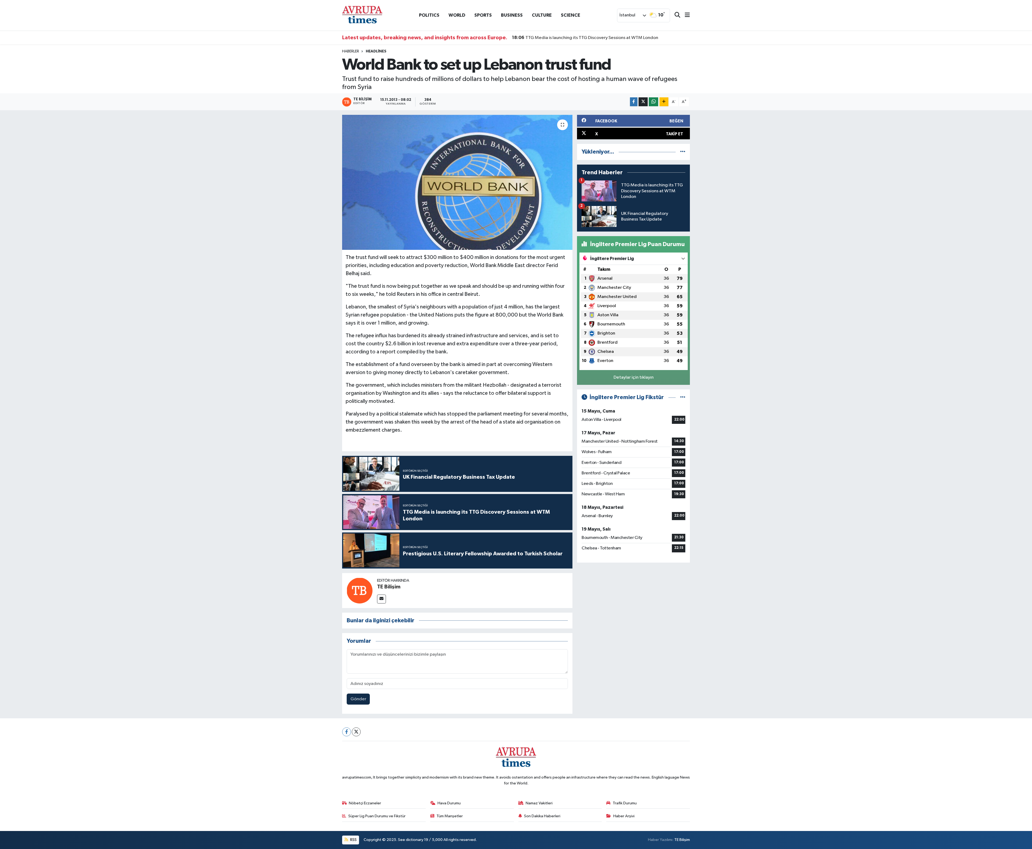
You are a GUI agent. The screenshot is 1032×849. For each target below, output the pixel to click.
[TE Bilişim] (359, 590)
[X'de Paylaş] (643, 101)
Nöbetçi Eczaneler (365, 803)
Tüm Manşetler (449, 816)
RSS (353, 840)
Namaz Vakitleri (539, 803)
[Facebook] (346, 731)
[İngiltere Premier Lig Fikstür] (682, 397)
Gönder (358, 699)
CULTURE (542, 15)
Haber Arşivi (624, 816)
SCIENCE (570, 15)
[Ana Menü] (685, 15)
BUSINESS (512, 15)
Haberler (350, 51)
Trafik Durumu (625, 803)
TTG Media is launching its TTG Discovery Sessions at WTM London (585, 37)
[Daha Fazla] (664, 101)
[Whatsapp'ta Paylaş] (653, 101)
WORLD (457, 15)
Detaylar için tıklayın (634, 377)
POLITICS (429, 15)
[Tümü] (682, 152)
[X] (356, 731)
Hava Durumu (449, 803)
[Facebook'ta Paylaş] (633, 101)
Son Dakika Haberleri (542, 816)
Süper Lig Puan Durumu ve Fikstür (377, 816)
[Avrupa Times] (362, 15)
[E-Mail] (381, 599)
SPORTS (483, 15)
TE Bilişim (388, 586)
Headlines (376, 51)
